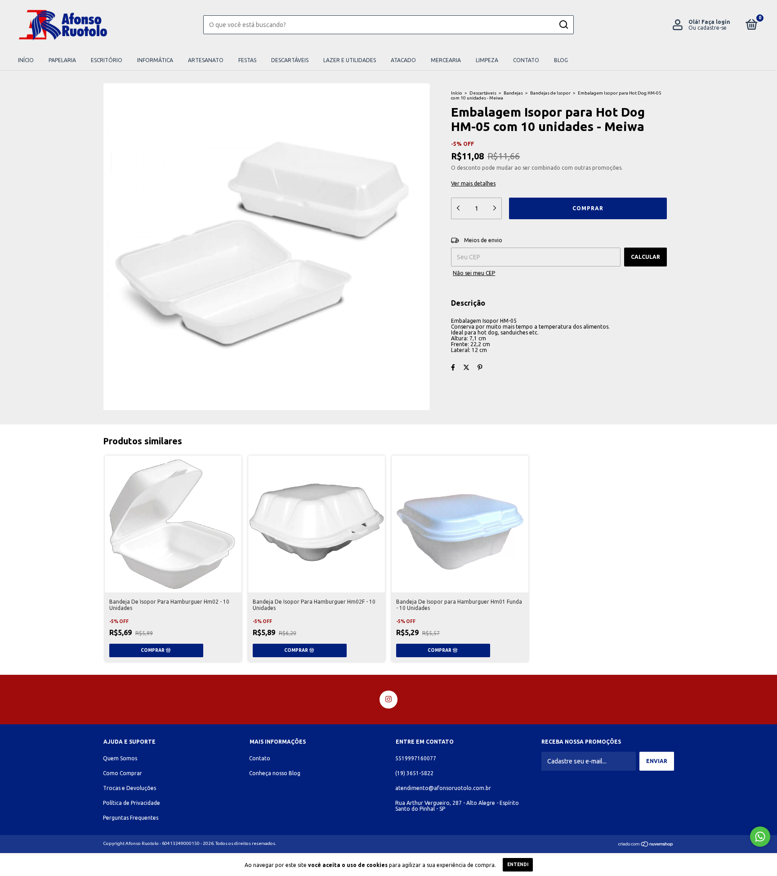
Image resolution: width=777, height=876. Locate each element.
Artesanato (205, 60)
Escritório (106, 60)
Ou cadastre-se (707, 28)
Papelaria (62, 60)
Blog (561, 60)
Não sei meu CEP (474, 273)
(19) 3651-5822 (414, 773)
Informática (155, 60)
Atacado (403, 60)
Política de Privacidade (131, 803)
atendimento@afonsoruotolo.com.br (443, 788)
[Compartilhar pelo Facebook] (453, 367)
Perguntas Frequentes (130, 818)
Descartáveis (289, 60)
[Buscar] (563, 25)
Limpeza (487, 60)
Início (26, 60)
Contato (526, 60)
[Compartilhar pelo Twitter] (466, 367)
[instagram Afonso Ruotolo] (388, 700)
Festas (247, 60)
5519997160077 (415, 758)
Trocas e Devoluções (129, 788)
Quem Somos (120, 758)
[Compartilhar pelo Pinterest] (480, 367)
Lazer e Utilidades (349, 60)
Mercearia (446, 60)
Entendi (517, 864)
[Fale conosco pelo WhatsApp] (760, 836)
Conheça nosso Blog (274, 773)
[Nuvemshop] (646, 845)
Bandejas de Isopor (550, 92)
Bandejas (513, 92)
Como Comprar (122, 773)
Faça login (715, 22)
